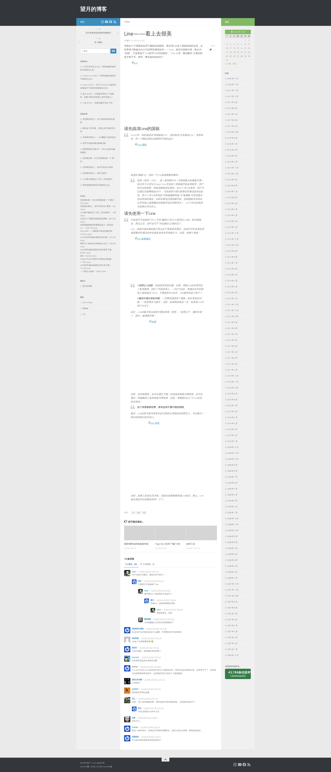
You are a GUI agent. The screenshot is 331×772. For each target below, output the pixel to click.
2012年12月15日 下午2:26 (149, 648)
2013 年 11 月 (233, 168)
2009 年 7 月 (232, 477)
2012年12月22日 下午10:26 (164, 619)
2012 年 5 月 (232, 275)
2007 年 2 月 (232, 643)
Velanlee (135, 727)
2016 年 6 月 (232, 150)
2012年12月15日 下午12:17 (149, 572)
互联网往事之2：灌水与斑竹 (94, 173)
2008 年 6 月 (232, 554)
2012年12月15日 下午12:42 (151, 638)
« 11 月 (228, 64)
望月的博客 (93, 9)
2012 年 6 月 (232, 269)
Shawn (85, 85)
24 (227, 56)
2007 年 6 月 (232, 619)
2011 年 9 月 (232, 322)
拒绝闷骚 (135, 638)
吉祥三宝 (190, 544)
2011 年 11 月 (233, 310)
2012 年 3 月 (232, 287)
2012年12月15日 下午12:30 (156, 629)
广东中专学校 (88, 67)
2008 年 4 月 (232, 566)
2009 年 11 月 (233, 453)
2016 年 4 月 (232, 162)
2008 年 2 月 (232, 578)
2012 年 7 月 (232, 263)
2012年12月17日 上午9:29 (147, 718)
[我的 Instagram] (102, 21)
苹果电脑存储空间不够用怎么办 (96, 185)
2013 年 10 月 (233, 174)
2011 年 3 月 (232, 358)
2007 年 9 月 (232, 602)
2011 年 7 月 (232, 334)
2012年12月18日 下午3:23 (151, 737)
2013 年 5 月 (232, 203)
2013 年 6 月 (232, 197)
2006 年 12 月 (233, 655)
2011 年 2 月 (232, 364)
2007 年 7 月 (232, 614)
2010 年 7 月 (232, 405)
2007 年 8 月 (232, 608)
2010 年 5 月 (232, 417)
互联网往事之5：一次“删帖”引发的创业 (99, 137)
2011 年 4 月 (232, 352)
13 (238, 48)
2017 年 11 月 (233, 90)
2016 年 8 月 (232, 138)
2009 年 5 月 (232, 489)
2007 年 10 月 (233, 596)
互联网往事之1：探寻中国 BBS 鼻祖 (97, 167)
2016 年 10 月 (233, 132)
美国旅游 (135, 737)
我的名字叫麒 (137, 679)
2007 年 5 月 (232, 625)
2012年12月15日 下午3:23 (153, 581)
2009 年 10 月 (233, 459)
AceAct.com (87, 76)
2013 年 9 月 (232, 179)
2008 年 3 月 (232, 572)
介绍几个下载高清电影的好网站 (93, 219)
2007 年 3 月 (232, 637)
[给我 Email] (106, 21)
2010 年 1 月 (232, 441)
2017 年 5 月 (232, 126)
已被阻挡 (239, 675)
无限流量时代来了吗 (103, 103)
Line (133, 513)
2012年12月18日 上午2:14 (150, 727)
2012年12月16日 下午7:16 (151, 689)
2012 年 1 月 (232, 298)
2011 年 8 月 (232, 328)
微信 (138, 513)
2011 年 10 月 (233, 316)
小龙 (84, 103)
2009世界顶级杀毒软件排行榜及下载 (95, 250)
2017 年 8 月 (232, 108)
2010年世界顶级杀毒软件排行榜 (94, 237)
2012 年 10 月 (233, 245)
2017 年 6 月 (232, 120)
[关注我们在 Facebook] (110, 21)
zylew (134, 571)
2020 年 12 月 (233, 78)
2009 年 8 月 (232, 471)
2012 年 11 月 (233, 239)
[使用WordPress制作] (88, 766)
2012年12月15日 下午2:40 (151, 657)
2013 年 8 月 (232, 185)
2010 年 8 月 (232, 399)
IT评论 (127, 22)
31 (227, 60)
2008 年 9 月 (232, 536)
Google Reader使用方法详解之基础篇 (95, 259)
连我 (144, 513)
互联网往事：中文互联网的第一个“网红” (97, 200)
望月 (128, 41)
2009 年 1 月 (232, 512)
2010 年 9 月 (232, 394)
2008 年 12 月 (233, 518)
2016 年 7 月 (232, 144)
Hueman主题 (107, 767)
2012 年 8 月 (232, 257)
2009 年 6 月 (232, 483)
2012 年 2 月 (232, 292)
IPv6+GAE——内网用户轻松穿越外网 (96, 231)
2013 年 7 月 (232, 191)
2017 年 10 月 (233, 96)
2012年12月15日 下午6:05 (160, 591)
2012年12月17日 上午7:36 (153, 708)
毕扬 (133, 718)
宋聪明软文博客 (138, 629)
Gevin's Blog (87, 302)
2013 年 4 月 (232, 209)
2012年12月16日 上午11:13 (155, 680)
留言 (82, 256)
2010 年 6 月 (232, 411)
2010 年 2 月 (232, 435)
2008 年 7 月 (232, 548)
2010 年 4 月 (232, 423)
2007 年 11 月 (233, 590)
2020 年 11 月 (233, 84)
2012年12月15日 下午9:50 (173, 610)
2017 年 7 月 (232, 114)
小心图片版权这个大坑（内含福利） (98, 179)
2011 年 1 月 (232, 370)
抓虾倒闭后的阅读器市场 (136, 544)
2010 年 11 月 (233, 382)
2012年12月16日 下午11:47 (148, 699)
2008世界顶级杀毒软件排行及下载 (95, 265)
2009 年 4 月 (232, 495)
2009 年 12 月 (233, 447)
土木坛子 (135, 689)
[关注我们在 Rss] (114, 21)
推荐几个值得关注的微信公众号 (93, 243)
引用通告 (148, 564)
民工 (133, 698)
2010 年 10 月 (233, 388)
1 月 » (234, 64)
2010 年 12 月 (233, 376)
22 (245, 52)
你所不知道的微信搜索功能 (94, 143)
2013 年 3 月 (232, 215)
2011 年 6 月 (232, 340)
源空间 (134, 648)
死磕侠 (85, 308)
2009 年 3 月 (232, 501)
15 (245, 48)
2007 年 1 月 (232, 649)
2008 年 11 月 (233, 524)
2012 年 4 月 (232, 281)
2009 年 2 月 (232, 506)
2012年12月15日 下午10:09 (151, 667)
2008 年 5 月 (232, 560)
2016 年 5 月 (232, 156)
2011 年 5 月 (232, 346)
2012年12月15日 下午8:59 (166, 600)
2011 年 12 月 (233, 304)
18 (231, 52)
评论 (132, 564)
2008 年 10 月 (233, 530)
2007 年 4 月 (232, 631)
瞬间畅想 (147, 619)
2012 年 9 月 (232, 251)
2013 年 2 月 (232, 221)
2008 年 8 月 (232, 542)
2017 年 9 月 (232, 102)
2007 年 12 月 (233, 584)
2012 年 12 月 (233, 233)
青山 (84, 94)
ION (84, 314)
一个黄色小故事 (87, 271)
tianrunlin (135, 657)
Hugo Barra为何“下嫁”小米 (167, 544)
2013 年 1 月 (232, 227)
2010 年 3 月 (232, 429)
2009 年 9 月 (232, 465)
